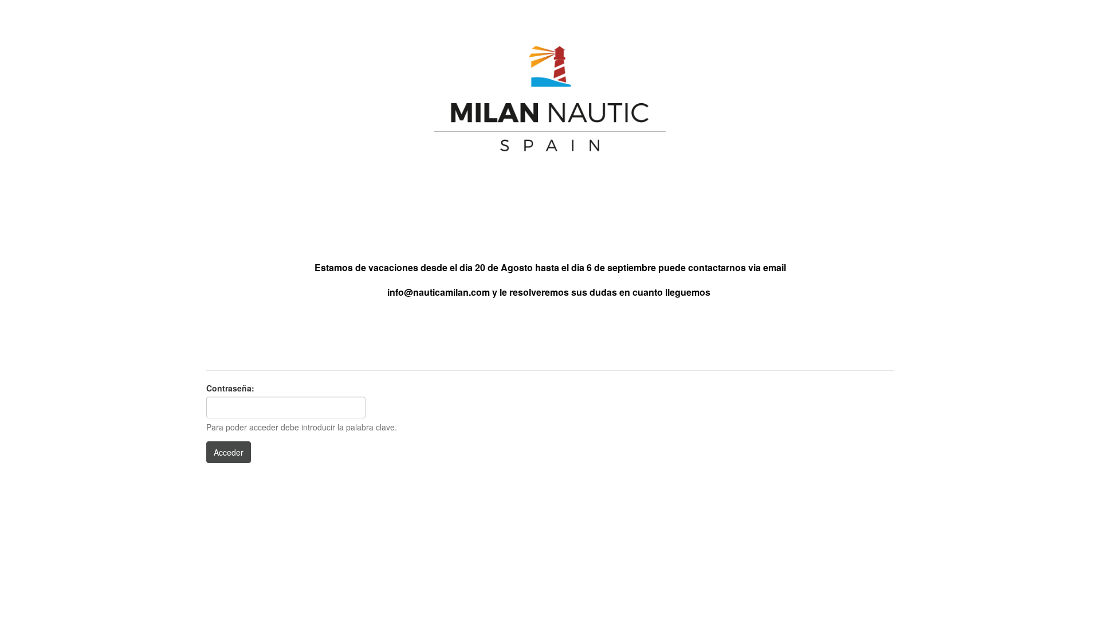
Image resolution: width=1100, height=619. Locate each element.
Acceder (228, 452)
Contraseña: (230, 388)
